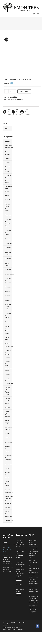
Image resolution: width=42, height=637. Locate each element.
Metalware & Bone (8, 428)
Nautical (8, 438)
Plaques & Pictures (7, 483)
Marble (7, 407)
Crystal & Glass (7, 169)
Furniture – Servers (8, 289)
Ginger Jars (7, 338)
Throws (7, 507)
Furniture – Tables (8, 315)
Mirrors (7, 433)
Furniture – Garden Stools (8, 262)
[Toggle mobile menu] (38, 14)
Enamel (7, 200)
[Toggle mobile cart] (34, 14)
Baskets (7, 141)
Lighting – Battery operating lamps (8, 365)
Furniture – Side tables (8, 307)
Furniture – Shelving (8, 298)
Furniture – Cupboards (8, 241)
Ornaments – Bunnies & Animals (8, 446)
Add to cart (24, 91)
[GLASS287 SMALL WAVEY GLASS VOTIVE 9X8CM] (21, 55)
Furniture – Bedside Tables (8, 222)
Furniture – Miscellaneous (8, 272)
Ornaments (8, 464)
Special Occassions (8, 491)
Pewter (7, 468)
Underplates (8, 520)
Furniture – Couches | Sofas (8, 251)
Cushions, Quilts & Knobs (8, 179)
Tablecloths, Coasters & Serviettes (8, 500)
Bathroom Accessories (8, 146)
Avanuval (6, 629)
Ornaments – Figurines (8, 457)
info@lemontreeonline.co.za (12, 545)
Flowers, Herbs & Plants (7, 207)
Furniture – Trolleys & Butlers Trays (8, 327)
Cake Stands (7, 153)
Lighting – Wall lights (7, 401)
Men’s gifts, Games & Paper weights (7, 417)
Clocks (7, 163)
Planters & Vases (7, 475)
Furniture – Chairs (8, 232)
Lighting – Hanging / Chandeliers (8, 379)
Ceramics (8, 158)
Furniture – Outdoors (8, 280)
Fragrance (8, 215)
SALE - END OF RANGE (17, 99)
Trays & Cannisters (8, 514)
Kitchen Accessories (8, 345)
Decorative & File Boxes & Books (8, 191)
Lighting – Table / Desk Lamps (7, 391)
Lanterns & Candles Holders (8, 353)
